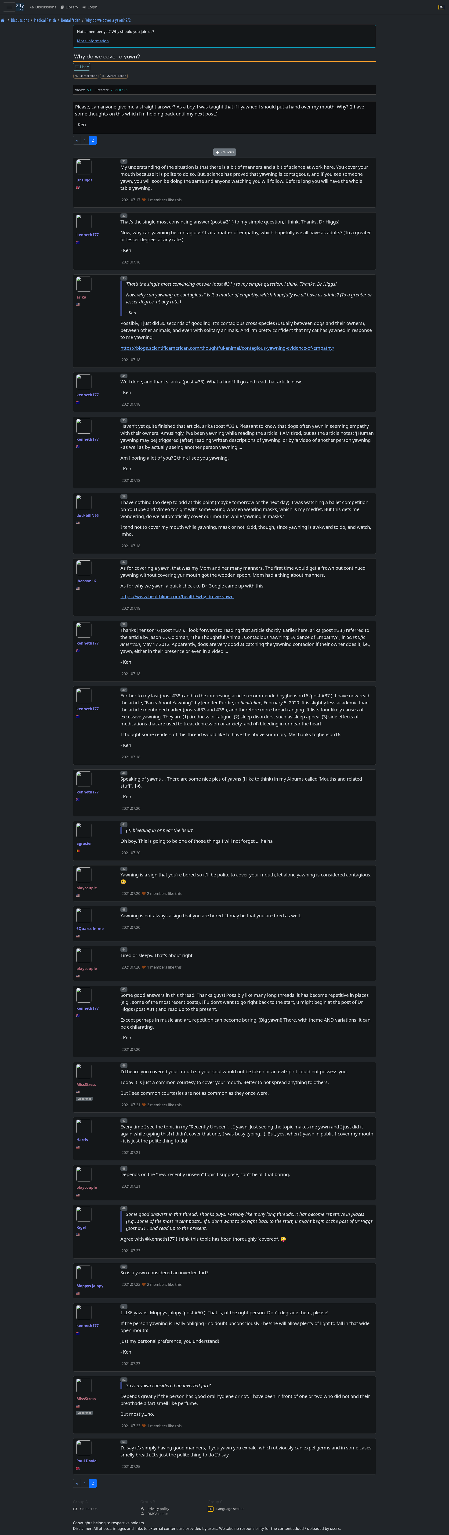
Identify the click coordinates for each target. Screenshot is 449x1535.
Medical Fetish (45, 20)
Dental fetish (70, 20)
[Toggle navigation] (9, 7)
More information (93, 40)
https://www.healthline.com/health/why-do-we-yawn (177, 596)
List (82, 66)
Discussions (45, 7)
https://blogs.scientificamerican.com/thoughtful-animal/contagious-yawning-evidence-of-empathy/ (227, 348)
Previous (227, 152)
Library (71, 7)
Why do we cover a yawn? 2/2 (108, 20)
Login (92, 7)
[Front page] (3, 20)
